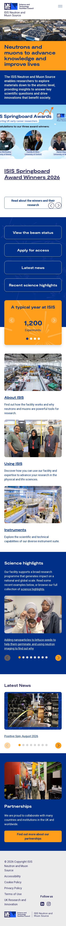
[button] (27, 339)
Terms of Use (13, 894)
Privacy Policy (13, 888)
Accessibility (12, 876)
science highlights (32, 589)
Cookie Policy (12, 882)
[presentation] (51, 205)
